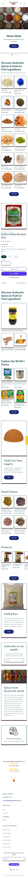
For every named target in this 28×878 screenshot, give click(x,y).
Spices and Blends (7, 350)
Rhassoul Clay (17, 185)
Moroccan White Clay (19, 166)
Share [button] (4, 283)
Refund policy (6, 836)
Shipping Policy (7, 843)
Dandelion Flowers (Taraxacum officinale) (6, 510)
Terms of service (7, 847)
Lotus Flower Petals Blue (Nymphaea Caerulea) (20, 510)
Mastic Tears (4, 90)
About (4, 809)
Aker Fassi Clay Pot (6, 110)
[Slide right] (17, 574)
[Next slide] (18, 54)
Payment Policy (7, 833)
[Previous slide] (9, 54)
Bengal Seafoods (11, 875)
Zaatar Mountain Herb (19, 110)
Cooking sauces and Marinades (12, 331)
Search (4, 820)
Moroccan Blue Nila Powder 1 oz (19, 91)
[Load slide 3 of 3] (16, 55)
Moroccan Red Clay (6, 185)
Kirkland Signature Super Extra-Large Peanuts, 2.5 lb (20, 384)
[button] (3, 3)
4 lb (10, 256)
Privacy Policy (6, 829)
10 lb (16, 256)
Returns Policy (6, 840)
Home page (6, 816)
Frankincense (4, 148)
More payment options (14, 277)
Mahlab (3, 129)
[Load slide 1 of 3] (12, 55)
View (8, 477)
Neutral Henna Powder (19, 148)
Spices (14, 46)
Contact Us (6, 813)
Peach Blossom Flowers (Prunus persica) (7, 530)
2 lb (4, 256)
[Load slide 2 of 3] (14, 55)
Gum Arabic (17, 129)
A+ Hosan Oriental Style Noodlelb (17, 565)
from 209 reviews (14, 765)
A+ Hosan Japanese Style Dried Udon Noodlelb (6, 565)
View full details (21, 283)
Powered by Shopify (19, 875)
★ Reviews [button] (26, 440)
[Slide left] (10, 574)
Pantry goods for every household (20, 349)
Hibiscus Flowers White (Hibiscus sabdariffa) (20, 530)
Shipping (3, 246)
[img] (14, 763)
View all (14, 194)
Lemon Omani (4, 166)
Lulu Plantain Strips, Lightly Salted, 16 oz (19, 404)
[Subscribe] (22, 660)
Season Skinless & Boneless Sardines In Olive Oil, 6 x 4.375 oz (6, 402)
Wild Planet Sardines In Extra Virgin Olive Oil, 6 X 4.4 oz (7, 384)
